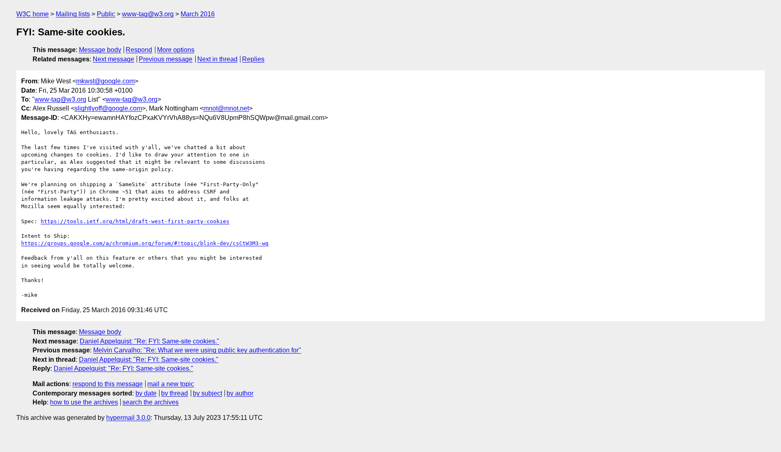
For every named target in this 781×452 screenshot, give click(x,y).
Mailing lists (73, 14)
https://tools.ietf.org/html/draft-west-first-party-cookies (135, 221)
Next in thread (217, 59)
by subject (207, 393)
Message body (100, 49)
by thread (174, 393)
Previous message (165, 59)
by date (146, 393)
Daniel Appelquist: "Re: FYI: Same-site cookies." (149, 341)
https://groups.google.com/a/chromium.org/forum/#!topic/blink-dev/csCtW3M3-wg (144, 243)
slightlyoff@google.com (108, 108)
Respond (139, 49)
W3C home (32, 14)
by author (240, 393)
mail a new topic (170, 383)
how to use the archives (84, 402)
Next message (113, 59)
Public (106, 14)
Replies (253, 59)
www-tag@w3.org (148, 14)
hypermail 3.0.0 (128, 417)
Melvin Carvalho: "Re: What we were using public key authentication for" (197, 350)
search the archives (150, 402)
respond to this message (107, 383)
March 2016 (198, 14)
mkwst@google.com (105, 81)
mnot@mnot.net (226, 108)
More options (175, 49)
